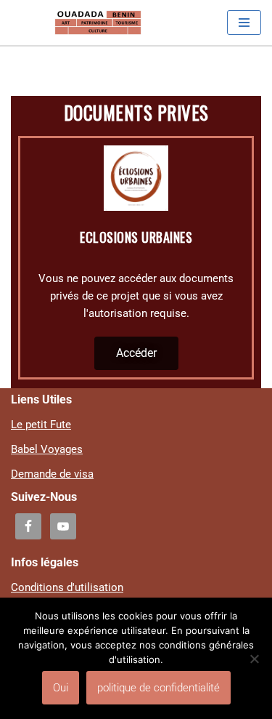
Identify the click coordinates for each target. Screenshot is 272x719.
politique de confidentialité (158, 687)
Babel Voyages (47, 449)
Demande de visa (52, 474)
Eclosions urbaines (136, 237)
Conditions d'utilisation (67, 587)
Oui (60, 687)
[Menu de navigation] (244, 22)
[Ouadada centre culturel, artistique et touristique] (97, 22)
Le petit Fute (41, 424)
